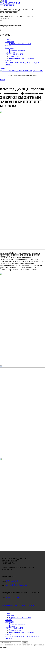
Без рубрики (6, 82)
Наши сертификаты (17, 50)
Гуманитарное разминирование (21, 58)
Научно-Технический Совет (20, 44)
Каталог (12, 52)
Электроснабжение (16, 56)
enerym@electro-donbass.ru (16, 585)
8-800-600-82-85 (12, 581)
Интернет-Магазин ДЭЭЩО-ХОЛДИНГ (18, 605)
